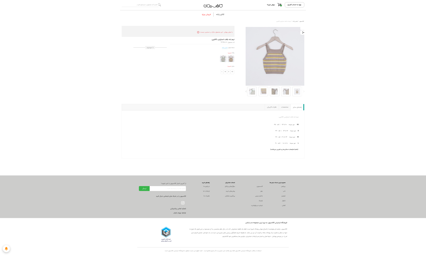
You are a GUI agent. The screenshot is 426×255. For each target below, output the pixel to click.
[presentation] (304, 91)
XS (232, 72)
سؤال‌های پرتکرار (230, 186)
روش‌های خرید (230, 191)
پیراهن (283, 186)
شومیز (283, 196)
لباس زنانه (225, 47)
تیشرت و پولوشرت (257, 205)
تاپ (284, 191)
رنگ (233, 53)
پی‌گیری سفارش (230, 196)
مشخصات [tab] (284, 107)
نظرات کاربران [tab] (272, 107)
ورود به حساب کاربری (294, 5)
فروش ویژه (206, 14)
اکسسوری (260, 186)
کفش (283, 205)
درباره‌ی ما (206, 186)
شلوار (283, 201)
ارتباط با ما (206, 191)
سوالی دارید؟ (271, 5)
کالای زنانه (220, 14)
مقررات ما (207, 196)
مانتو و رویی (259, 196)
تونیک (261, 201)
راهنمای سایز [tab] (297, 107)
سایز (233, 66)
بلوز (261, 191)
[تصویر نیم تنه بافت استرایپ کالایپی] (297, 91)
